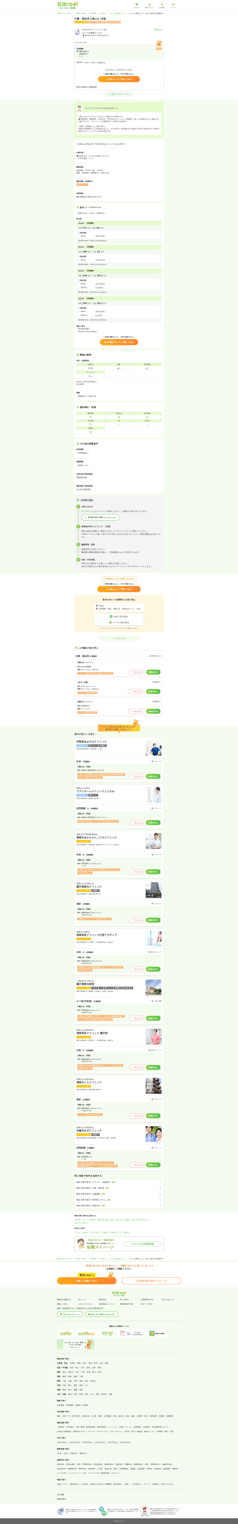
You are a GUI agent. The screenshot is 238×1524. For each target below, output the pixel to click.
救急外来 (85, 1416)
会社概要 (60, 1494)
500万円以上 (87, 1442)
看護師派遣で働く (127, 1304)
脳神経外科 (72, 1469)
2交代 (59, 1453)
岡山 (70, 1385)
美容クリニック (125, 1427)
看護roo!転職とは (64, 1299)
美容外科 (60, 1464)
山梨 (94, 1367)
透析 (100, 1416)
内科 (79, 1464)
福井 (88, 1367)
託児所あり (136, 1484)
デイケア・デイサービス (98, 1431)
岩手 (84, 1363)
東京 (64, 1372)
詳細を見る (153, 672)
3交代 (66, 1453)
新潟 (71, 1367)
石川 (83, 1367)
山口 (87, 1385)
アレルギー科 (93, 1473)
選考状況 (102, 1299)
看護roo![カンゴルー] (64, 13)
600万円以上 (100, 1442)
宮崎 (97, 1394)
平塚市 (103, 13)
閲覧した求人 (62, 1304)
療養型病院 (90, 1427)
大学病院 (69, 1427)
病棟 (59, 1416)
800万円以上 (125, 1442)
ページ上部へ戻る (118, 638)
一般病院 (60, 1427)
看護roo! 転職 (81, 13)
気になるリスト (168, 1299)
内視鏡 (161, 1416)
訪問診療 (153, 1416)
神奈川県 (93, 13)
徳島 (64, 1390)
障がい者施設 (137, 1431)
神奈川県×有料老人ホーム (141, 1220)
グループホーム (116, 1431)
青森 (79, 1363)
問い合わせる (87, 511)
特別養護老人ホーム (160, 1427)
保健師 (78, 1405)
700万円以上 (113, 1442)
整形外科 (82, 1469)
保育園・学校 (142, 1416)
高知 (81, 1390)
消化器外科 (61, 1469)
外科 (147, 1464)
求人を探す (124, 1299)
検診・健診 (130, 1416)
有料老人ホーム (115, 1232)
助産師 (85, 1405)
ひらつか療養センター (117, 13)
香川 (70, 1390)
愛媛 (75, 1390)
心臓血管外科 (166, 1464)
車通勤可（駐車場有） (114, 1484)
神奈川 (71, 1372)
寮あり (127, 1484)
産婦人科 (108, 1469)
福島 (107, 1363)
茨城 (88, 1372)
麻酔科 (175, 1469)
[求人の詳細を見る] (119, 760)
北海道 (72, 1363)
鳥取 (75, 1385)
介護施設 (146, 1427)
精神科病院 (101, 1427)
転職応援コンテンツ (107, 1304)
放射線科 (166, 1469)
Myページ (82, 1299)
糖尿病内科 (138, 1464)
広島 (64, 1385)
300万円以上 (62, 1442)
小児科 (100, 1469)
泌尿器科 (141, 1469)
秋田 (95, 1363)
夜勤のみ (83, 1453)
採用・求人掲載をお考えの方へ (103, 1314)
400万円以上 (75, 1442)
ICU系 (93, 1416)
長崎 (81, 1394)
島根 (81, 1385)
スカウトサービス (85, 1304)
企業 (171, 1431)
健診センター (149, 1431)
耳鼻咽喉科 (123, 1469)
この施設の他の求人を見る (119, 94)
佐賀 (75, 1394)
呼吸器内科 (87, 1464)
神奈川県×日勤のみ (81, 1223)
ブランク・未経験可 (81, 1232)
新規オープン (62, 1484)
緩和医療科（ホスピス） (110, 1473)
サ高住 (127, 1431)
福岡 (70, 1394)
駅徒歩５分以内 (96, 1484)
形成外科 (91, 1469)
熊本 (86, 1394)
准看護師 (69, 1405)
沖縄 (110, 1394)
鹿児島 (104, 1394)
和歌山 (93, 1381)
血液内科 (119, 1464)
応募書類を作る (147, 1299)
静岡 (75, 1376)
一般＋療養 (79, 1427)
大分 (92, 1394)
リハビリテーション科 (77, 1473)
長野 (99, 1367)
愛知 (64, 1376)
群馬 (99, 1372)
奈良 (87, 1381)
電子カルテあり (167, 1484)
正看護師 (105, 1232)
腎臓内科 (128, 1464)
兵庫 (75, 1381)
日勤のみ (126, 1232)
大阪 (64, 1381)
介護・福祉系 (95, 1232)
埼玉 (77, 1372)
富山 (77, 1367)
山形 (101, 1363)
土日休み (85, 1484)
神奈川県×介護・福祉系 (106, 1220)
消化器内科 (98, 1464)
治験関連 (169, 1416)
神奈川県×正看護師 (123, 1220)
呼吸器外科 (154, 1464)
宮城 (90, 1363)
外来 (64, 1416)
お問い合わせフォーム (72, 1314)
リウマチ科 (61, 1473)
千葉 (83, 1372)
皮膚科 (133, 1469)
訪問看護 (107, 1416)
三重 (81, 1376)
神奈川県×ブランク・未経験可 (85, 1220)
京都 (70, 1381)
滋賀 (81, 1381)
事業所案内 (61, 1499)
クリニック (112, 1427)
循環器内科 (109, 1464)
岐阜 (70, 1376)
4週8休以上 (74, 1484)
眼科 (115, 1469)
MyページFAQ (146, 1304)
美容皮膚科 (70, 1464)
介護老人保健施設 (64, 1431)
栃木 (94, 1372)
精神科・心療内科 (154, 1469)
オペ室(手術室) (74, 1416)
